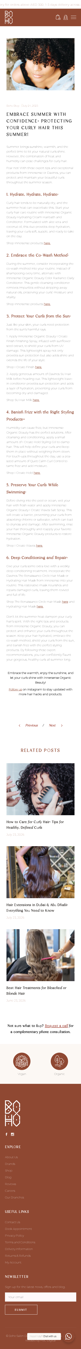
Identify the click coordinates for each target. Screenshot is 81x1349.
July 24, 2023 (30, 105)
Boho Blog (12, 105)
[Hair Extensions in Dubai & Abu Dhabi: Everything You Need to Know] (40, 872)
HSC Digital (48, 1340)
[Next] (46, 725)
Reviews (10, 1184)
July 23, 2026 (15, 834)
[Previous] (41, 725)
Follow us (15, 689)
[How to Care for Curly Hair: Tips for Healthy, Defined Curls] (40, 789)
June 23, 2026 (15, 1000)
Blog (8, 1177)
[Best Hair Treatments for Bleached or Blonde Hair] (40, 955)
